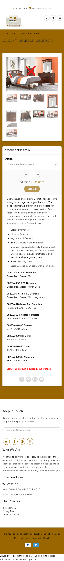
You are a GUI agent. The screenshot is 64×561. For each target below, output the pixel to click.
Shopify (47, 534)
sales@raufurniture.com (41, 8)
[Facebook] (14, 441)
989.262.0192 (21, 8)
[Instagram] (30, 441)
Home (5, 33)
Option (9, 159)
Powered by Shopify (41, 538)
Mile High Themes (22, 538)
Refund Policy (9, 508)
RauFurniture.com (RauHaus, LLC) (27, 534)
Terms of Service (10, 514)
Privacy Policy (9, 511)
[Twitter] (6, 441)
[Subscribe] (57, 430)
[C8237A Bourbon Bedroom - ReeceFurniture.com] (32, 74)
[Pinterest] (22, 441)
